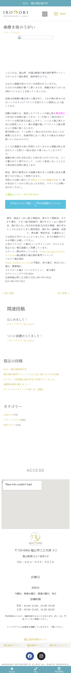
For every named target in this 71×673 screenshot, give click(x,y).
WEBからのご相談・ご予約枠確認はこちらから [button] (35, 204)
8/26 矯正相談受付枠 (15, 369)
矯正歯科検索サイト (35, 639)
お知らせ (8, 414)
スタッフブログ (11, 32)
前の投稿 (7, 293)
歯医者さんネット (58, 645)
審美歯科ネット (35, 645)
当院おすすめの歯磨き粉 (43, 179)
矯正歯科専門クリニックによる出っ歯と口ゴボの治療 (31, 374)
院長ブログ (9, 424)
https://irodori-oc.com (18, 262)
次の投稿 (63, 293)
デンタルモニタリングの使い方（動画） (24, 389)
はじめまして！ (17, 319)
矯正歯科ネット (12, 645)
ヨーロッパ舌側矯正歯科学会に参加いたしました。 (30, 379)
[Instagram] (45, 14)
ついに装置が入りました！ (25, 336)
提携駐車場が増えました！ (17, 384)
